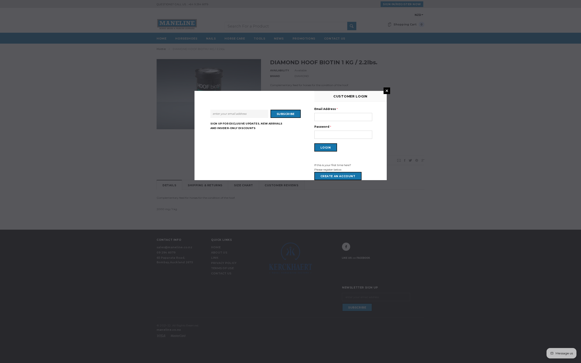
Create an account (337, 176)
